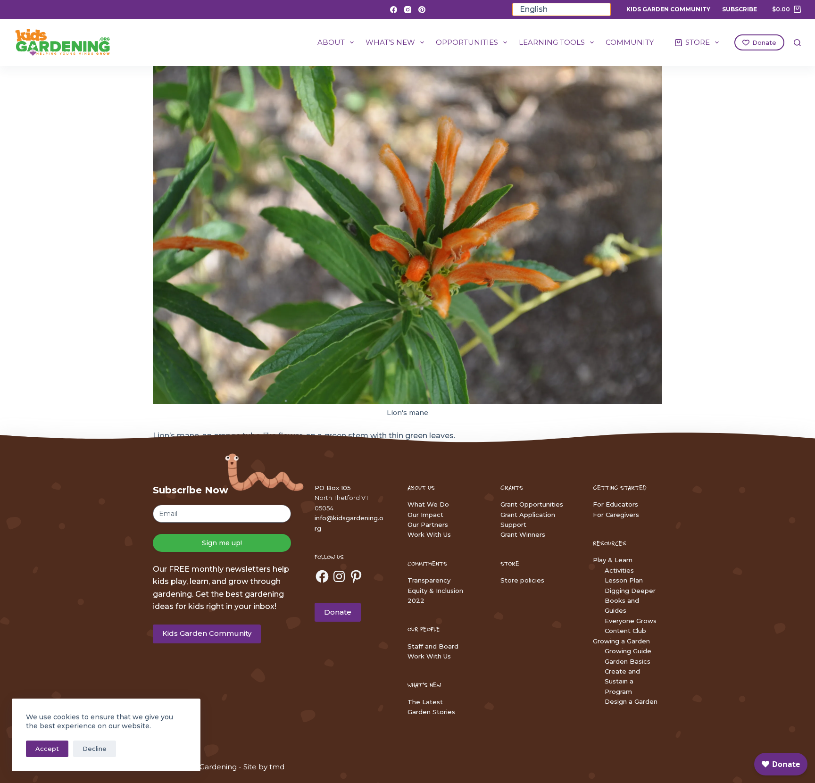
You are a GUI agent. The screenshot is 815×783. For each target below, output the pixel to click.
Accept (47, 748)
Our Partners (428, 524)
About (331, 42)
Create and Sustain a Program (622, 681)
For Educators (615, 504)
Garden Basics (627, 661)
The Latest (425, 702)
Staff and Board (433, 646)
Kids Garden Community (668, 9)
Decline (95, 748)
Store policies (522, 580)
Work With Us (429, 534)
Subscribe (739, 9)
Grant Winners (522, 534)
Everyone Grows (631, 621)
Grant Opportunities (531, 504)
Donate (764, 42)
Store (697, 42)
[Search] (797, 42)
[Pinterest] (421, 9)
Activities (619, 570)
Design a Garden (631, 701)
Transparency (429, 580)
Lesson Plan (624, 580)
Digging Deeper (630, 590)
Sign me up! (222, 543)
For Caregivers (616, 514)
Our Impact (425, 514)
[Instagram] (407, 9)
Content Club (625, 630)
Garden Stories (431, 712)
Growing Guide (628, 651)
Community (630, 42)
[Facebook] (393, 9)
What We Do (428, 504)
